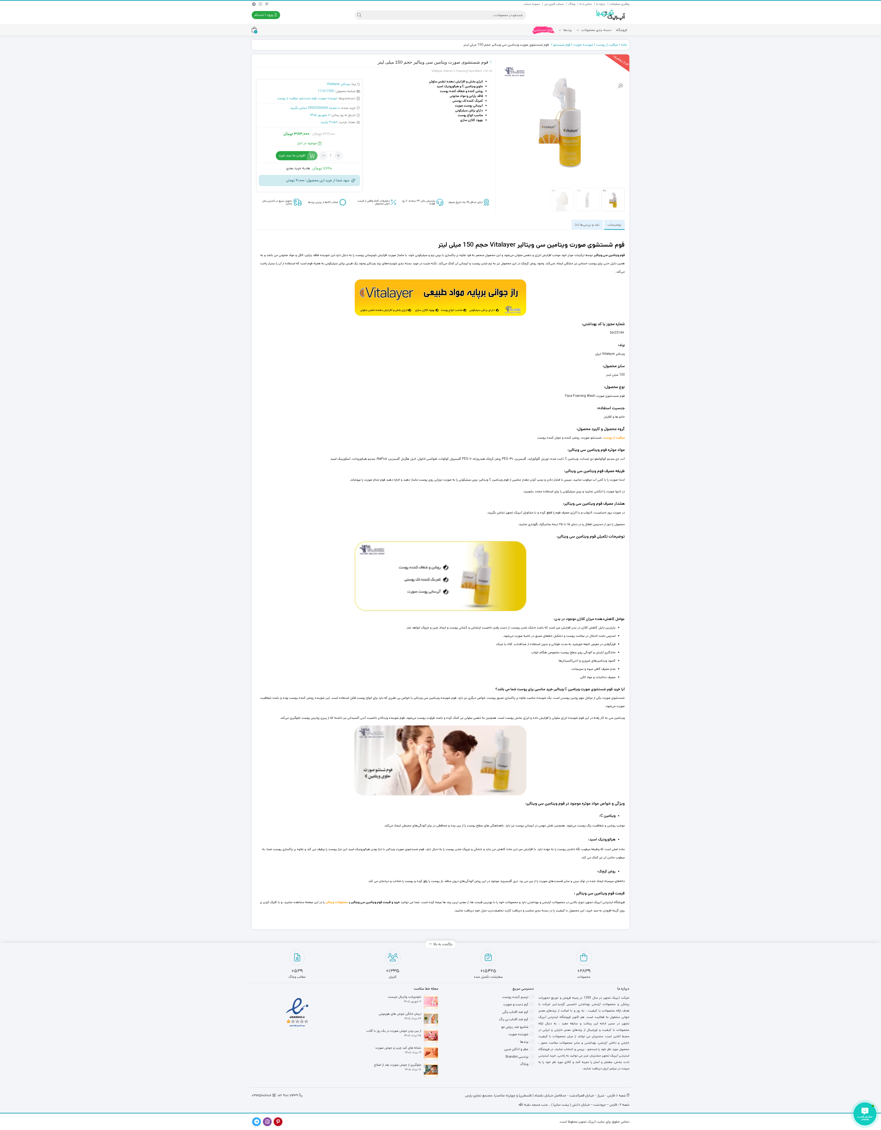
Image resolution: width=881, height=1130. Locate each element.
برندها (567, 30)
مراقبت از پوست (607, 44)
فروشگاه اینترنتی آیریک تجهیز (605, 902)
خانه (624, 44)
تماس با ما (586, 4)
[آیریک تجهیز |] (611, 15)
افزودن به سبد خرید (292, 155)
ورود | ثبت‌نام (264, 14)
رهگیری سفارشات (619, 4)
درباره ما (600, 4)
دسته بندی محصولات (595, 30)
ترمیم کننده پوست (515, 997)
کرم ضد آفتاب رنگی (515, 1011)
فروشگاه (621, 30)
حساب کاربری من (554, 4)
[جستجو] (359, 15)
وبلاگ (571, 4)
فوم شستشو (561, 44)
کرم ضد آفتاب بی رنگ (513, 1019)
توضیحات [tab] (614, 224)
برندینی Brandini (517, 1056)
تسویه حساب (532, 4)
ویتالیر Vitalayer (338, 84)
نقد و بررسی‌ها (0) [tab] (587, 224)
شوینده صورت (583, 44)
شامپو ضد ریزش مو (514, 1026)
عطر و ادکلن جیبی (516, 1049)
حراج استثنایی (544, 30)
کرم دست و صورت (515, 1004)
